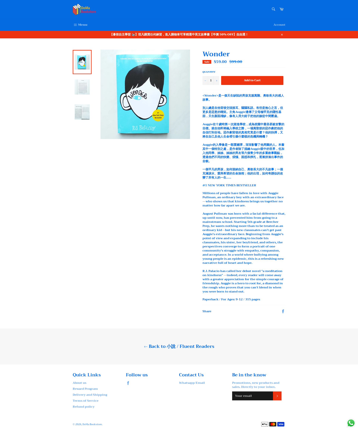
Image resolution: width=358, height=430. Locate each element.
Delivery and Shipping (90, 394)
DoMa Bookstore (92, 424)
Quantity (209, 72)
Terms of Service (85, 400)
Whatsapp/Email (192, 382)
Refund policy (84, 406)
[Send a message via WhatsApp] (351, 423)
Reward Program (85, 388)
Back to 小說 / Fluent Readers (181, 346)
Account (279, 24)
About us (79, 382)
